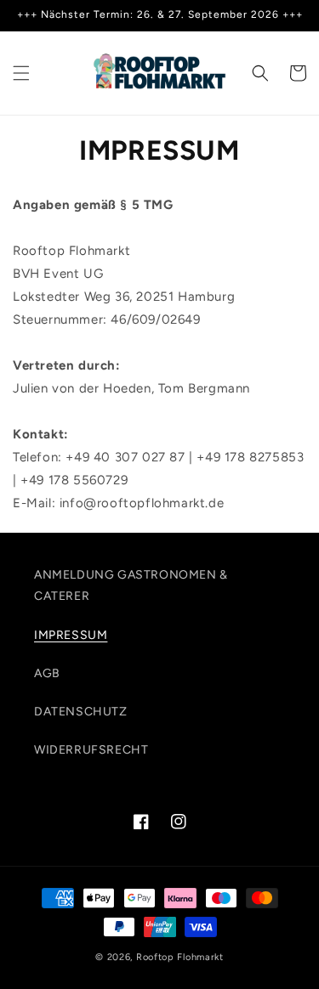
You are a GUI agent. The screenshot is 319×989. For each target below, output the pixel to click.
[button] (21, 73)
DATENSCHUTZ (81, 711)
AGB (47, 673)
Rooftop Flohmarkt (180, 957)
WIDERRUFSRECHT (91, 750)
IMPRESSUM (70, 635)
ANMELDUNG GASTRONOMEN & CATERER (131, 585)
